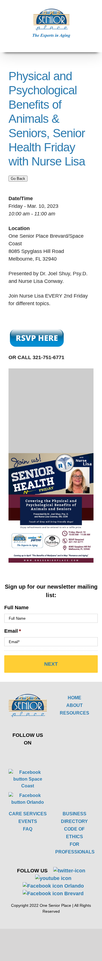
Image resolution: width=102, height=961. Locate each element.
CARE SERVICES (28, 813)
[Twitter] (23, 755)
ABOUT (74, 705)
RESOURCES (74, 713)
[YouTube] (37, 755)
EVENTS (27, 821)
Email (12, 631)
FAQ (27, 829)
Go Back (18, 178)
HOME (74, 697)
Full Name (16, 607)
